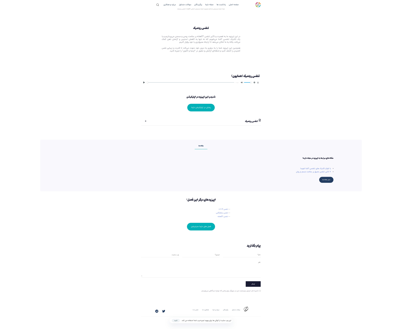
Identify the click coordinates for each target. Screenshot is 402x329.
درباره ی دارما (216, 310)
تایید (175, 320)
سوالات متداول (185, 4)
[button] (157, 4)
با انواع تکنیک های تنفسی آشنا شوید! (315, 168)
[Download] (258, 82)
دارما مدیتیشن (199, 9)
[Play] (144, 82)
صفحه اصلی (234, 4)
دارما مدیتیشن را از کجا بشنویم (212, 9)
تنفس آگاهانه (190, 9)
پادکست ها (221, 4)
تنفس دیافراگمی (222, 213)
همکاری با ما (205, 310)
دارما (223, 9)
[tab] (201, 121)
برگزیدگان (225, 310)
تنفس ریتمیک (251, 121)
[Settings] (254, 82)
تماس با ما (195, 310)
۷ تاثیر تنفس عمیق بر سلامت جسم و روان (313, 171)
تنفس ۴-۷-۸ (223, 209)
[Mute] (242, 82)
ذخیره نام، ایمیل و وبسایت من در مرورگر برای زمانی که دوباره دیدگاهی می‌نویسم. (229, 291)
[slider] (190, 82)
